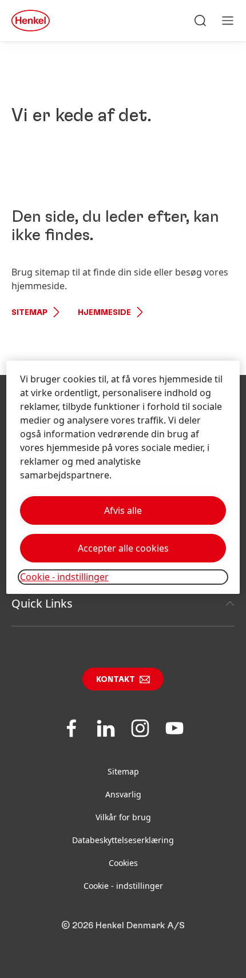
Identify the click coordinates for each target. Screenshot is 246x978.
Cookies (123, 862)
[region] (123, 477)
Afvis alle (123, 510)
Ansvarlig (123, 794)
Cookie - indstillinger (123, 885)
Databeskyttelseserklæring (123, 840)
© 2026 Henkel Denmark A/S (123, 925)
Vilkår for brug (123, 817)
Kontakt (115, 680)
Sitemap (29, 313)
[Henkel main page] (30, 20)
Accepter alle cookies (123, 548)
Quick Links (42, 603)
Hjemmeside (104, 313)
